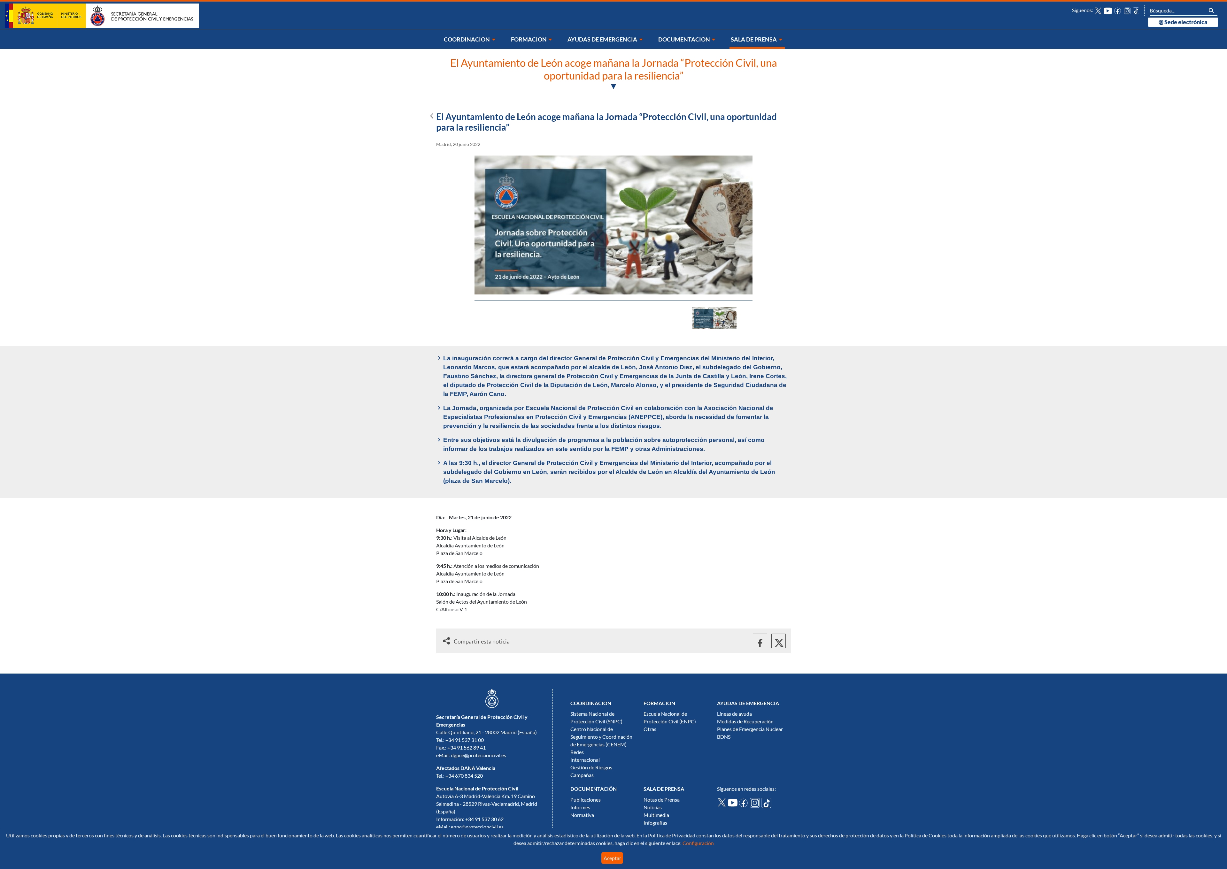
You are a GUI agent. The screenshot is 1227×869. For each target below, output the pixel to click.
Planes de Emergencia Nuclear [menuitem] (750, 729)
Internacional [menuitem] (585, 760)
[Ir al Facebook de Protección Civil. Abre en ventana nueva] (1118, 10)
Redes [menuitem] (577, 752)
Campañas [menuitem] (582, 775)
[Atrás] (432, 116)
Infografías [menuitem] (655, 823)
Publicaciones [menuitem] (585, 800)
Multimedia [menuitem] (656, 815)
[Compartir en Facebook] (760, 641)
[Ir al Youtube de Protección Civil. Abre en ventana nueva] (1108, 10)
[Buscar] (1211, 10)
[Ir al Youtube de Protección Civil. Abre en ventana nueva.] (733, 802)
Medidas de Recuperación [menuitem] (745, 721)
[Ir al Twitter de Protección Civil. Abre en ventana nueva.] (722, 801)
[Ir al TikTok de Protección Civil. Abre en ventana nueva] (1136, 10)
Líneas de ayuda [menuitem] (734, 714)
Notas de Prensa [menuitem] (662, 800)
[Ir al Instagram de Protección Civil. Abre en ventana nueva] (1127, 10)
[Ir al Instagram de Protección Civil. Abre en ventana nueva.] (755, 802)
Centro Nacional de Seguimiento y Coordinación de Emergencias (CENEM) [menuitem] (601, 736)
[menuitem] (470, 39)
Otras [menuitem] (650, 729)
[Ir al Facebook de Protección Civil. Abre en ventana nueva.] (744, 802)
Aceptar (612, 858)
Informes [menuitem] (580, 807)
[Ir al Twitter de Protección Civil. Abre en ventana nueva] (1098, 10)
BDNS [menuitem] (723, 737)
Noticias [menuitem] (653, 807)
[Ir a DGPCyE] (102, 15)
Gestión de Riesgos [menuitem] (591, 767)
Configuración (698, 843)
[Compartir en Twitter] (778, 641)
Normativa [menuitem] (582, 815)
